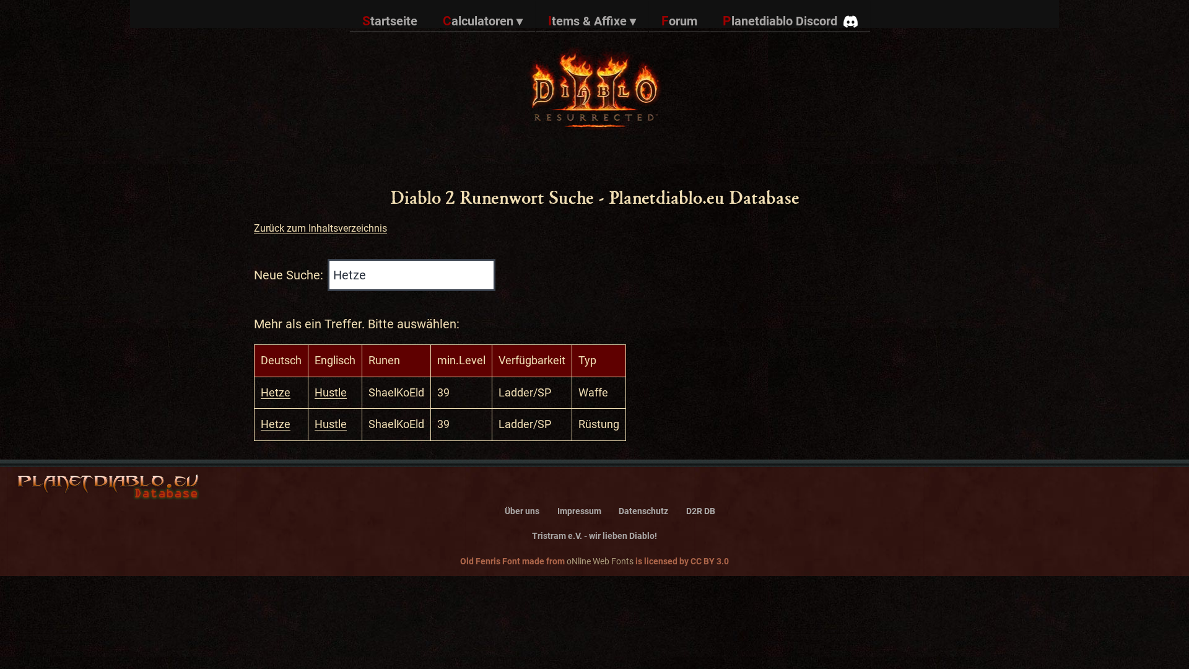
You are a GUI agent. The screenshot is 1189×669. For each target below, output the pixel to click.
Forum (679, 21)
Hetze (275, 392)
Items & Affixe (592, 21)
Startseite (389, 21)
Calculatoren (483, 21)
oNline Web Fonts (600, 561)
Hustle (331, 392)
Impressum (579, 511)
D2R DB (700, 511)
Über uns (522, 511)
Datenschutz (643, 511)
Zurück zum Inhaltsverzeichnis (320, 228)
